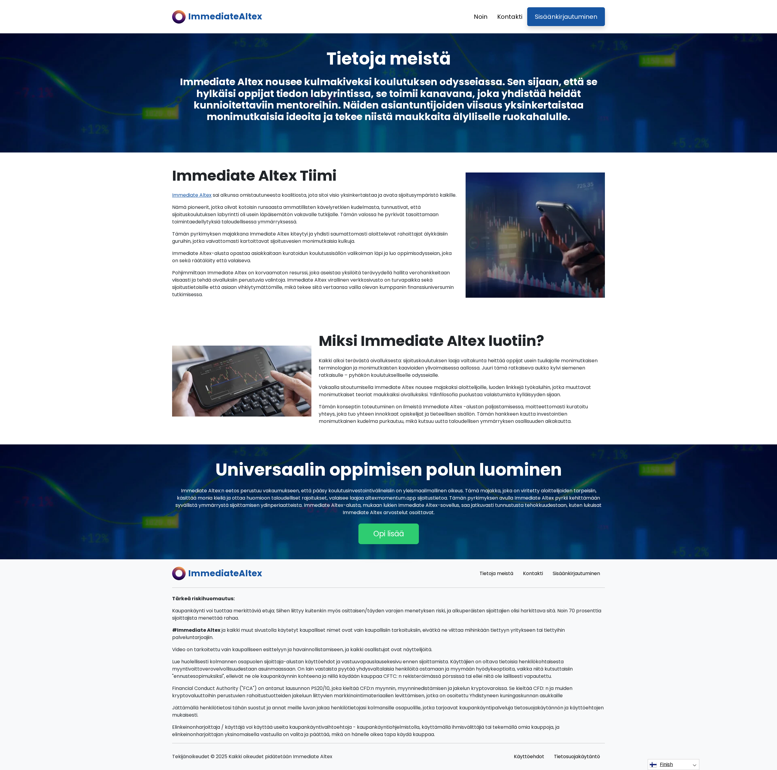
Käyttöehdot (529, 756)
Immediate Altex (192, 195)
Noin (480, 16)
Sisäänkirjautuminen (566, 16)
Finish (666, 764)
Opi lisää (388, 534)
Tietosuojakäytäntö (577, 756)
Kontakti (509, 16)
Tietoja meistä (496, 573)
